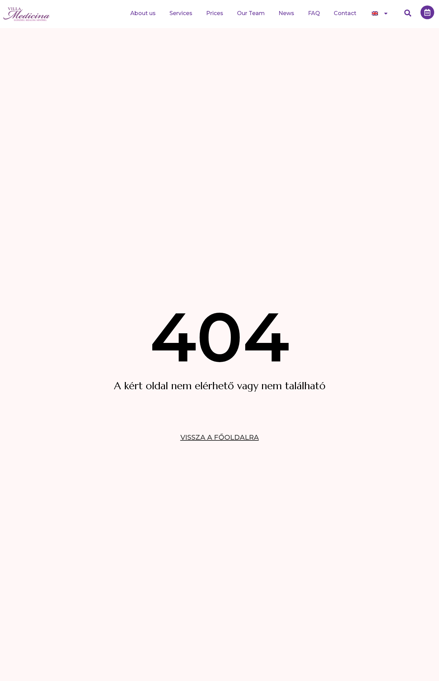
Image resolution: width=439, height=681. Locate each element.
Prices (214, 13)
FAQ (314, 13)
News (286, 13)
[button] (408, 13)
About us (143, 13)
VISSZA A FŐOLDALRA (219, 437)
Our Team (251, 13)
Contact (345, 13)
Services (180, 13)
